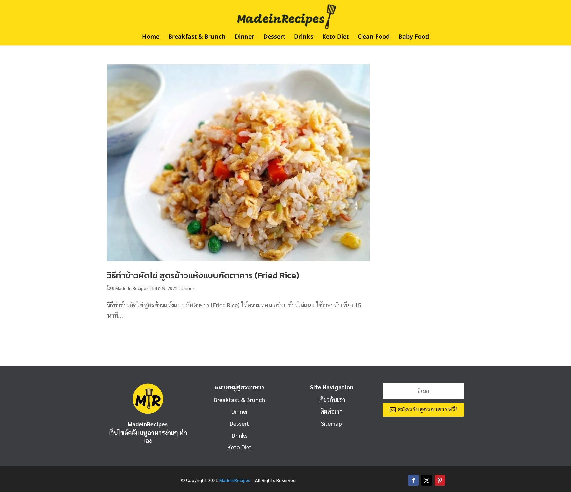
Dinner (244, 38)
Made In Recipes (132, 288)
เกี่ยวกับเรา (331, 399)
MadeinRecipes (234, 480)
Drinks (303, 38)
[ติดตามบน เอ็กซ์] (426, 480)
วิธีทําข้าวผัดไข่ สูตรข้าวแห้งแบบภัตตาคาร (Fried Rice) (203, 275)
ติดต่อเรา (331, 411)
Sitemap (331, 423)
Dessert (274, 38)
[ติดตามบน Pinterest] (440, 480)
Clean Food (374, 38)
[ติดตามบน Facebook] (413, 480)
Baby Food (414, 38)
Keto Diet (335, 38)
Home (150, 38)
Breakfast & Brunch (197, 38)
